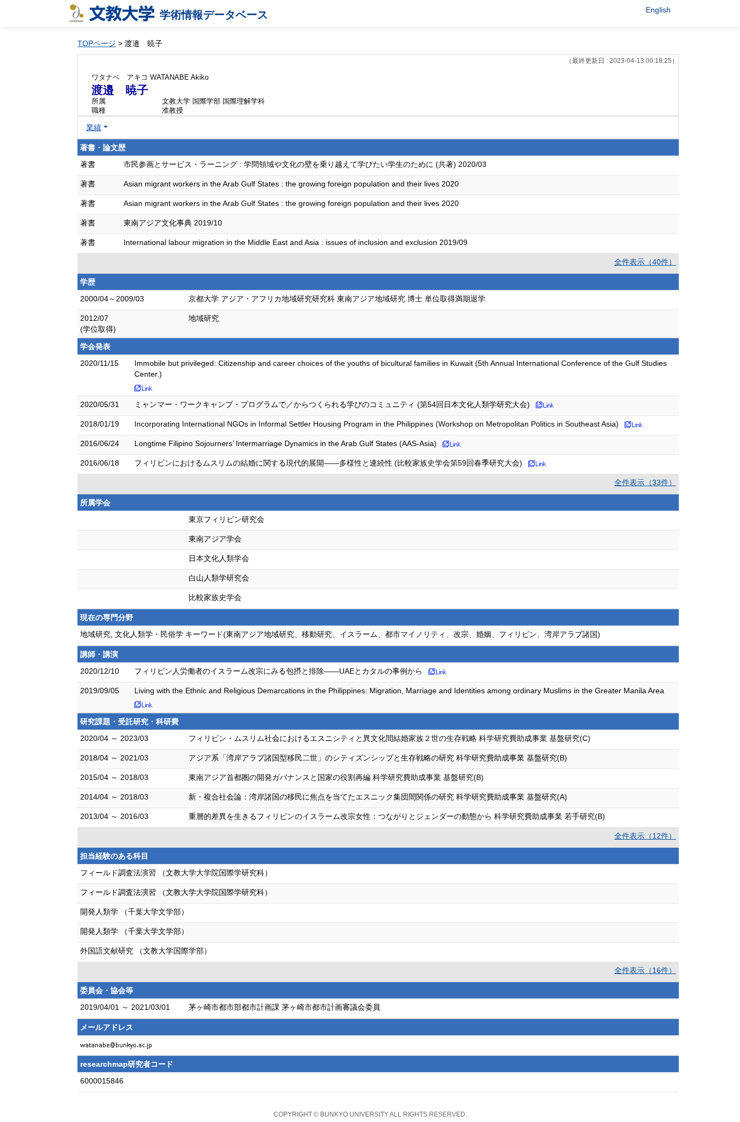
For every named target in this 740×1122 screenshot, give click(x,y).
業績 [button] (93, 127)
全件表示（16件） (645, 970)
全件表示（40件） (645, 261)
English (658, 9)
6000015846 (102, 1080)
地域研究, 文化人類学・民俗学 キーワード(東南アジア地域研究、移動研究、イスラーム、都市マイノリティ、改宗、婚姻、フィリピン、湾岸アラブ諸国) (340, 634)
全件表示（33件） (645, 482)
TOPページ (96, 43)
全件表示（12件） (645, 835)
